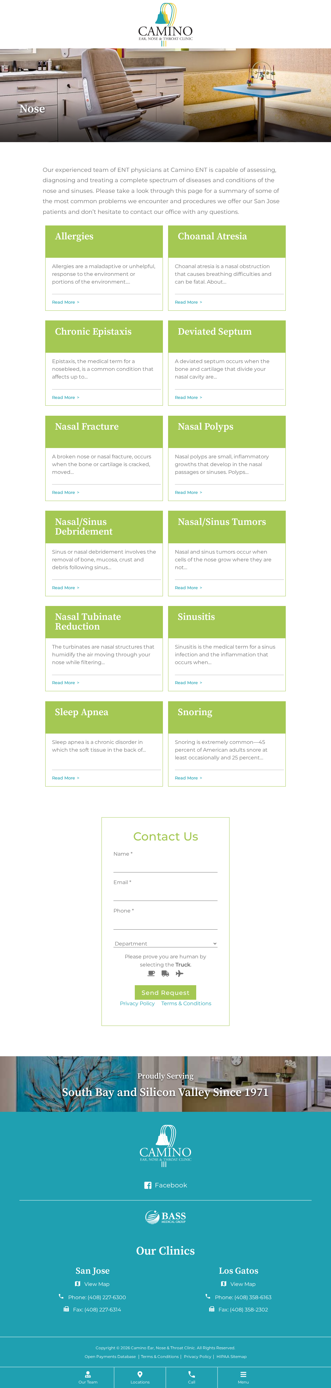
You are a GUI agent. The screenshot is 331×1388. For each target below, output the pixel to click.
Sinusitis (196, 617)
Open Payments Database (110, 1357)
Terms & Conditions (186, 1003)
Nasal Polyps (205, 427)
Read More (63, 302)
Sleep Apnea (82, 712)
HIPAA (223, 1357)
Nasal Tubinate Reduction (88, 622)
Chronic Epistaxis (93, 332)
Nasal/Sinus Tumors (222, 522)
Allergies (74, 237)
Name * (123, 854)
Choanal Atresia (212, 237)
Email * (122, 882)
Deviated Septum (215, 332)
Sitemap (238, 1357)
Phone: (97, 1297)
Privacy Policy (137, 1003)
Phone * (123, 910)
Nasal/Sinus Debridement (83, 527)
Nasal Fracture (87, 427)
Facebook (170, 1185)
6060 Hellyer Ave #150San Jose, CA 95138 (92, 1286)
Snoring (195, 712)
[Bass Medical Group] (165, 1217)
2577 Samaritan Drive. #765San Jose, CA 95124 (238, 1286)
